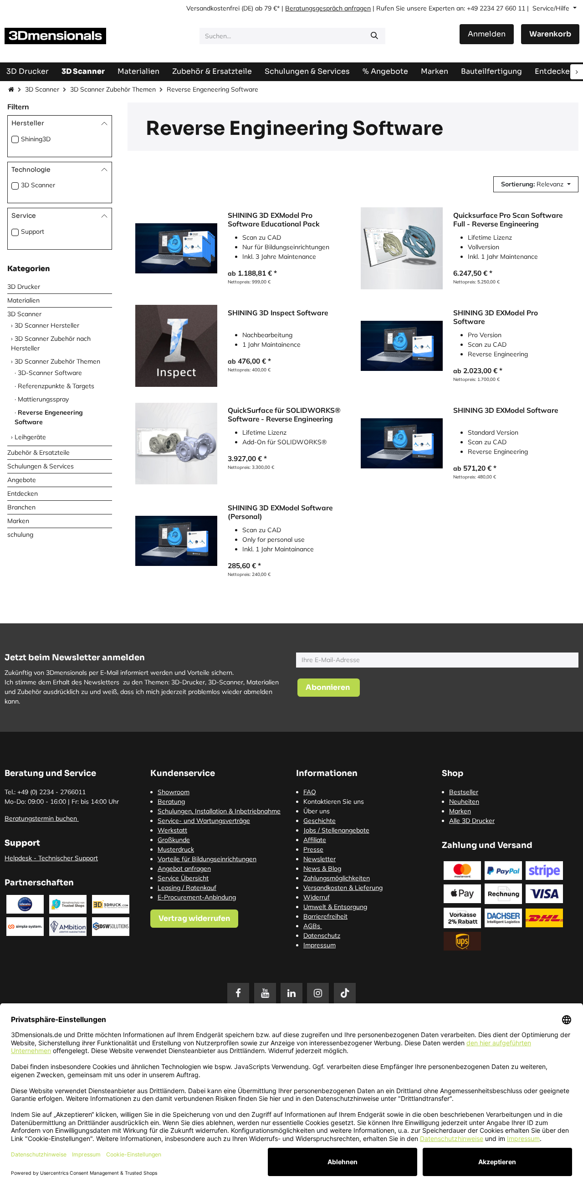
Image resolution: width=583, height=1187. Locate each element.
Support (32, 232)
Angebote (21, 480)
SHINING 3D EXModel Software (505, 410)
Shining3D (36, 139)
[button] (535, 184)
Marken (18, 521)
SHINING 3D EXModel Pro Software (495, 316)
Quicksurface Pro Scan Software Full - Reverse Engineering (508, 219)
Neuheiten (464, 801)
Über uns (316, 811)
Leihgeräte (30, 437)
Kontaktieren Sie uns (333, 801)
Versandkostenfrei (213, 8)
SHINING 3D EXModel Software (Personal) (280, 512)
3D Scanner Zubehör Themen (113, 89)
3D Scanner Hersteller (47, 326)
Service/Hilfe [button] (551, 8)
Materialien (23, 301)
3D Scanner (42, 89)
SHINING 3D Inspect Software (278, 312)
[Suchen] (374, 36)
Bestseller (463, 792)
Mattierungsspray (43, 400)
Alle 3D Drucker (472, 821)
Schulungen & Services (40, 466)
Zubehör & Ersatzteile (38, 453)
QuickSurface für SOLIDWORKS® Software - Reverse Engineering (284, 414)
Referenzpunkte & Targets (56, 386)
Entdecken (22, 494)
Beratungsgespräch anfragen (328, 8)
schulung (20, 535)
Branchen (21, 508)
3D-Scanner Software (50, 373)
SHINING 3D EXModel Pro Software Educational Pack (274, 219)
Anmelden (487, 34)
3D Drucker (23, 287)
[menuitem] (491, 71)
